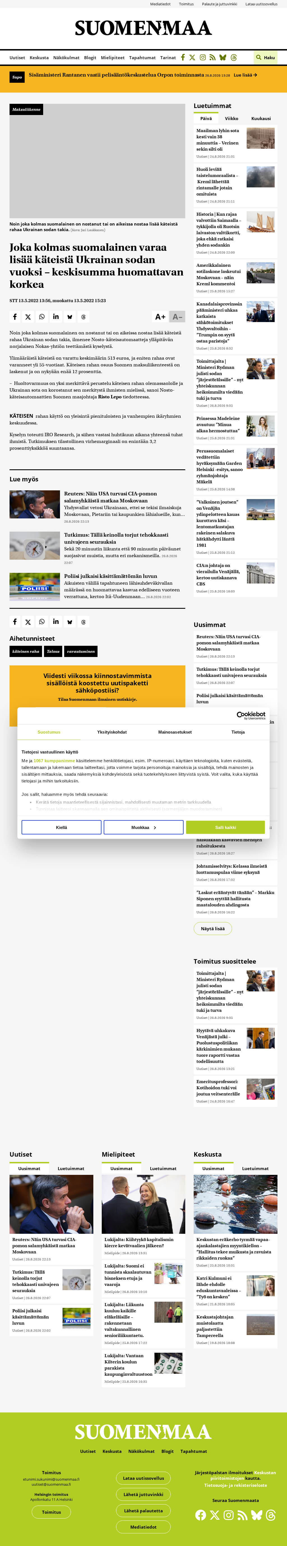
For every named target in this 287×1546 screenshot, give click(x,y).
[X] (194, 58)
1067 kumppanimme (54, 760)
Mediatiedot (160, 3)
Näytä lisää (213, 928)
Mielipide (112, 1253)
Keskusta (39, 57)
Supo (17, 77)
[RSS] (214, 58)
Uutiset (17, 57)
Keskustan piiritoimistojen (243, 1475)
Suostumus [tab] (49, 731)
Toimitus (186, 3)
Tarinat (168, 57)
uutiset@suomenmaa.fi (51, 1484)
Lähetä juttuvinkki (143, 1494)
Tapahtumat (142, 57)
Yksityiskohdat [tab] (111, 731)
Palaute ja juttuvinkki (219, 3)
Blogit (90, 57)
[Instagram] (204, 58)
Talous (53, 651)
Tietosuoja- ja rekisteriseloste (235, 1485)
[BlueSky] (224, 58)
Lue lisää (243, 75)
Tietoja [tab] (238, 731)
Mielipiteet (113, 57)
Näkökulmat (66, 57)
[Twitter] (216, 1518)
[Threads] (235, 58)
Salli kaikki (225, 827)
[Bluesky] (258, 1518)
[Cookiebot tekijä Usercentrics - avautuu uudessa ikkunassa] (240, 715)
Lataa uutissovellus (261, 3)
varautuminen (81, 651)
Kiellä (61, 827)
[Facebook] (184, 58)
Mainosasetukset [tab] (175, 731)
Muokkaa (140, 827)
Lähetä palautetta (143, 1510)
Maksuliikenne (26, 109)
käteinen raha (25, 651)
